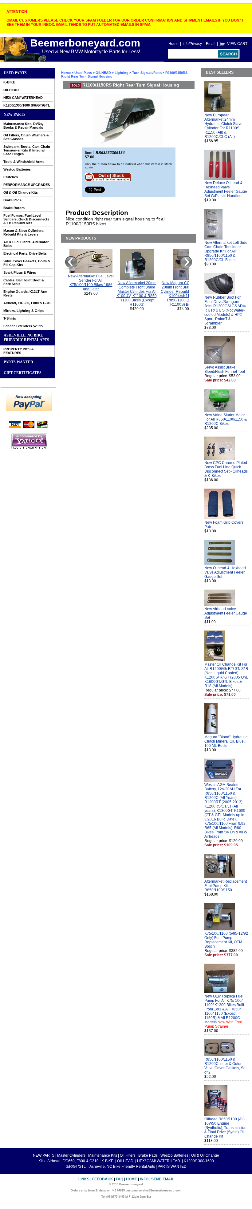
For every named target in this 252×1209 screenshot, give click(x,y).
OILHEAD (11, 90)
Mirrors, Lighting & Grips (23, 310)
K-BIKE (9, 82)
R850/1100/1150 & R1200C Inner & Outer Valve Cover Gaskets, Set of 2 (225, 1065)
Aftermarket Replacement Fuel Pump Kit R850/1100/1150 (225, 885)
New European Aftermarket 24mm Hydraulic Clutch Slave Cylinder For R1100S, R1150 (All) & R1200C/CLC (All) (223, 126)
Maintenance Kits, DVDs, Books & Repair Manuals (23, 125)
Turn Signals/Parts (147, 73)
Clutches (10, 177)
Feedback (102, 1179)
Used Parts (15, 73)
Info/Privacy (192, 44)
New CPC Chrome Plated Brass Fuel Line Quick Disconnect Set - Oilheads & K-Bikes (226, 469)
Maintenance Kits (102, 1155)
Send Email (162, 1179)
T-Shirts (9, 318)
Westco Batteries (17, 169)
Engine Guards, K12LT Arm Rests (25, 293)
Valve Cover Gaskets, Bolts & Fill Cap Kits (26, 263)
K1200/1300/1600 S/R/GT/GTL (26, 105)
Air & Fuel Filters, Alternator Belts (26, 244)
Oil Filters (128, 1155)
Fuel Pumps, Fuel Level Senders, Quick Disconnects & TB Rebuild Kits (26, 219)
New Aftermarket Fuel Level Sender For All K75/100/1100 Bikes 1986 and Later (91, 282)
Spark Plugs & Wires (19, 272)
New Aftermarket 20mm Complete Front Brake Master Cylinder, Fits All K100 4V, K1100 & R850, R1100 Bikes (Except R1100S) (137, 294)
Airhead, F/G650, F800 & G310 (27, 303)
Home (173, 44)
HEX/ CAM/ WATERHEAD (23, 97)
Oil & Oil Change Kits (20, 192)
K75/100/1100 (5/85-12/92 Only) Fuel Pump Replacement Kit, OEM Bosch (226, 940)
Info (144, 1179)
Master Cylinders (71, 1155)
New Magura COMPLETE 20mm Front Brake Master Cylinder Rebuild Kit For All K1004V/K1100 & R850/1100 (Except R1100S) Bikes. (183, 294)
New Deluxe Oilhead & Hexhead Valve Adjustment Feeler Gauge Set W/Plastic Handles (225, 189)
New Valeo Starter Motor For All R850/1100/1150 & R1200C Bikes (225, 419)
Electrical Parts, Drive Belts (25, 253)
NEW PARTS (15, 114)
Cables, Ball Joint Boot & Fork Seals (23, 282)
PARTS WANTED (18, 362)
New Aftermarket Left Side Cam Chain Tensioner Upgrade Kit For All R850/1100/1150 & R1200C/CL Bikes (225, 251)
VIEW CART (237, 44)
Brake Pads (12, 200)
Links (83, 1179)
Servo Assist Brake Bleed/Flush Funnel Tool (224, 369)
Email (210, 44)
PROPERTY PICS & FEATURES (18, 351)
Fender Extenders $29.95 (23, 326)
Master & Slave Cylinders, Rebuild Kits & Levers (23, 232)
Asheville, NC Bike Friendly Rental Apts (26, 337)
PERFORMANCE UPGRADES (26, 185)
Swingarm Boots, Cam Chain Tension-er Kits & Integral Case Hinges (26, 150)
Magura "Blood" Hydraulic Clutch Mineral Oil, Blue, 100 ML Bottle (225, 741)
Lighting (121, 73)
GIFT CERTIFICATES (22, 373)
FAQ (119, 1179)
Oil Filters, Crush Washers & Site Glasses (26, 137)
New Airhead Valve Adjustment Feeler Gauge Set (225, 613)
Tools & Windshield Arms (23, 161)
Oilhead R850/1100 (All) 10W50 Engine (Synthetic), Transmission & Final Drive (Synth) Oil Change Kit (225, 1127)
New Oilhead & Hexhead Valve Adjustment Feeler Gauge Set (225, 572)
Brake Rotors (14, 208)
